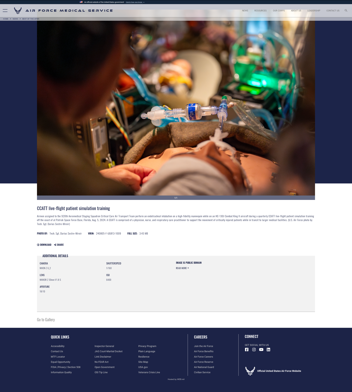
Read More (182, 268)
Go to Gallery (46, 319)
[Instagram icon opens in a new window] (254, 350)
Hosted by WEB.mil (176, 379)
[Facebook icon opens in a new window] (247, 350)
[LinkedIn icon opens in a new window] (268, 350)
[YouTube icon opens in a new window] (261, 350)
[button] (135, 2)
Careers (200, 337)
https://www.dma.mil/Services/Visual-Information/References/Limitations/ (208, 282)
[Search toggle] (346, 10)
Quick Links (60, 337)
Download (45, 244)
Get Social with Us (257, 345)
